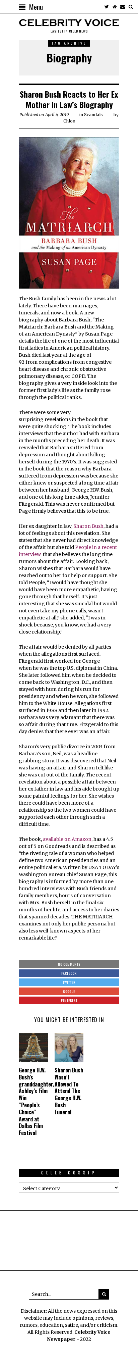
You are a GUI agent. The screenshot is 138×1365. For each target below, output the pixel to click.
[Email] (123, 6)
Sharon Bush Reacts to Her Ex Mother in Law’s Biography (69, 99)
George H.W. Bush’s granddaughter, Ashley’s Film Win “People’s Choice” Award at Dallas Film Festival (36, 1101)
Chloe (69, 120)
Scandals (93, 114)
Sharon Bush (88, 526)
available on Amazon (67, 839)
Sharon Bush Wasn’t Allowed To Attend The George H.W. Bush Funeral (69, 1091)
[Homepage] (115, 6)
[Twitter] (106, 6)
